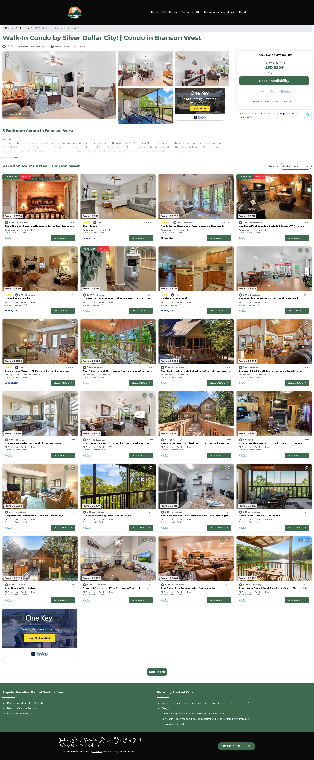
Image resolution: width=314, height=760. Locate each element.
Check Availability (274, 81)
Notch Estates (21, 232)
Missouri (46, 28)
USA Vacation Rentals (19, 713)
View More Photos (16, 114)
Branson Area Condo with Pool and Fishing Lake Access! (37, 371)
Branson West (74, 28)
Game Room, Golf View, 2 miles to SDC (261, 515)
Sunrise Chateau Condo (174, 298)
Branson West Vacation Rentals (25, 703)
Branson (58, 28)
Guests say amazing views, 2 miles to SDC (107, 515)
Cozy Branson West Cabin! (20, 588)
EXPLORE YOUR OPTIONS (236, 746)
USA (36, 28)
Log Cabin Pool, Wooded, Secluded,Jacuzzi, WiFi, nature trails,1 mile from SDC (206, 718)
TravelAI (97, 751)
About (242, 12)
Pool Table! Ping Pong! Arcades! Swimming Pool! (189, 588)
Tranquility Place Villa (17, 298)
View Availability (63, 238)
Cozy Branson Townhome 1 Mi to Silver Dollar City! (34, 515)
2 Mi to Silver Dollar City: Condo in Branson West (33, 443)
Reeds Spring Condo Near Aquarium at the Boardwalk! (192, 226)
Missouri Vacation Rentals (21, 708)
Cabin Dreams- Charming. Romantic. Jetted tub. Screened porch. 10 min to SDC (207, 703)
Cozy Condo (90, 226)
